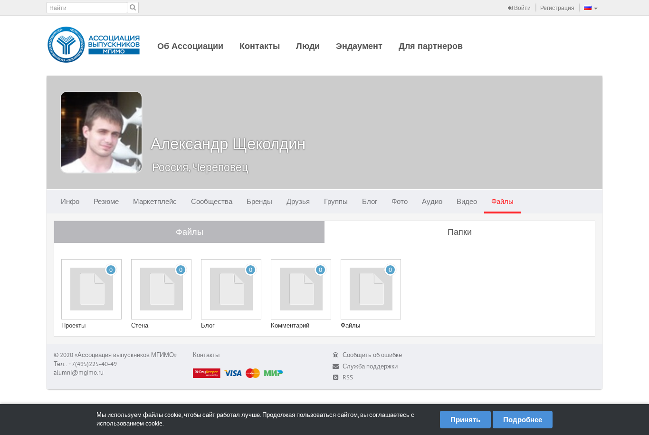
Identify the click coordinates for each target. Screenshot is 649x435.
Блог (369, 201)
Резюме (106, 201)
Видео (467, 201)
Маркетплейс (155, 201)
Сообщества (211, 201)
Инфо (70, 201)
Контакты (259, 45)
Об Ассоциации (190, 45)
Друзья (298, 201)
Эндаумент (359, 45)
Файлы (502, 201)
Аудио (432, 201)
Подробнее (522, 419)
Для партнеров (431, 45)
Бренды (259, 201)
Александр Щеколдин (228, 143)
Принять (465, 419)
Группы (336, 201)
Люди (308, 45)
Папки (460, 231)
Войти (522, 7)
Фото (399, 201)
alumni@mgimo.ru (79, 372)
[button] (590, 7)
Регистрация (557, 7)
